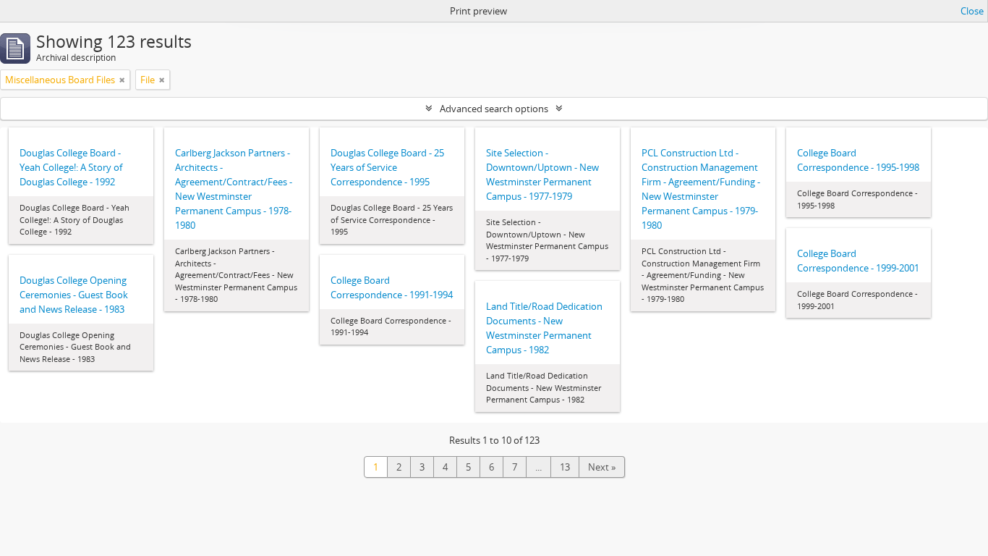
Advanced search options (494, 108)
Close (972, 10)
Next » (602, 466)
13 (565, 466)
